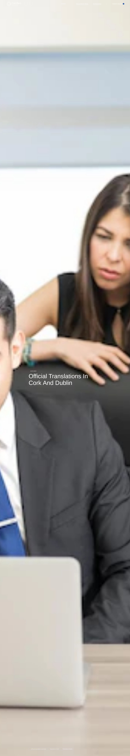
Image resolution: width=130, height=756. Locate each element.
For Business (97, 4)
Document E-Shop (82, 4)
